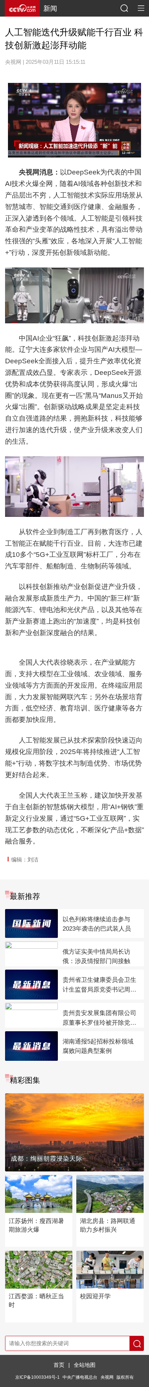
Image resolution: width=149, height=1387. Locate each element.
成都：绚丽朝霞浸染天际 (47, 1158)
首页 (59, 1365)
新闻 (50, 8)
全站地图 (84, 1365)
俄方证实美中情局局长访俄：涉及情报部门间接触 (96, 956)
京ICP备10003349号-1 (37, 1377)
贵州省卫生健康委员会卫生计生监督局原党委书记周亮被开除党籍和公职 (99, 985)
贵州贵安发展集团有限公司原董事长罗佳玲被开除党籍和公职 (99, 1019)
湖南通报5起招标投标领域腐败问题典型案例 (98, 1046)
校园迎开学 (95, 1296)
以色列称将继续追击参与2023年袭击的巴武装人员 (97, 924)
